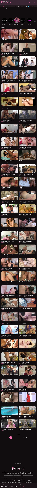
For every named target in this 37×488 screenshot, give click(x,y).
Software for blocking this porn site (12, 475)
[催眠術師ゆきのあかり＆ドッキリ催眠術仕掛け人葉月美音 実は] (27, 62)
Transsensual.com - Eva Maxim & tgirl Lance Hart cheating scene (8, 120)
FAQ (29, 480)
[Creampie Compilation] (27, 345)
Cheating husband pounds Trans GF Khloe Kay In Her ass (26, 39)
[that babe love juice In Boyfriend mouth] (9, 49)
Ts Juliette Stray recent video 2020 (8, 429)
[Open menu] (34, 2)
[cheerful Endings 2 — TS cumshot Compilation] (9, 251)
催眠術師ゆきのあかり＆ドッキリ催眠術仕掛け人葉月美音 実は (25, 66)
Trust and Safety (29, 482)
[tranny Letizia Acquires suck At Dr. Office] (9, 304)
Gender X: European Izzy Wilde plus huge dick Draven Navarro (8, 241)
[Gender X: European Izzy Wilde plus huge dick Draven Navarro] (9, 237)
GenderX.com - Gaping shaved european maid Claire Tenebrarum (26, 241)
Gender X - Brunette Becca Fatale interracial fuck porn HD (26, 416)
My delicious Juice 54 (6, 335)
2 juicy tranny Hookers (24, 362)
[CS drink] (9, 224)
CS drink (3, 228)
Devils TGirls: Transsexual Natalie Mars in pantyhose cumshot (26, 133)
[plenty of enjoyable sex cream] (27, 103)
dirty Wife (21, 160)
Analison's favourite (6, 107)
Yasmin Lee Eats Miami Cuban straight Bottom (26, 308)
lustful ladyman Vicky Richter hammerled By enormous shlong (8, 375)
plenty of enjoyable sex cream (25, 107)
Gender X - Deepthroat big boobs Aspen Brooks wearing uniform (8, 362)
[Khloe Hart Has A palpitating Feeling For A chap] (27, 277)
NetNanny (25, 475)
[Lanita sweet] (9, 210)
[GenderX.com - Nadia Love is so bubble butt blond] (27, 210)
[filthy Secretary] (9, 345)
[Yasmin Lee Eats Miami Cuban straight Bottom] (27, 304)
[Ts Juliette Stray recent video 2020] (9, 425)
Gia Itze (20, 402)
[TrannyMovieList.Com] (6, 2)
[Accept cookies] (34, 485)
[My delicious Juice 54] (9, 331)
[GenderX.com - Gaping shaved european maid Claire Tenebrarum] (27, 237)
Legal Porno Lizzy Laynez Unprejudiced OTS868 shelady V (8, 133)
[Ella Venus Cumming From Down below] (27, 425)
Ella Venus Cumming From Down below (26, 429)
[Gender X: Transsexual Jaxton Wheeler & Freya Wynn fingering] (9, 398)
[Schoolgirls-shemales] (27, 385)
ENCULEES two (4, 39)
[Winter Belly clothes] (27, 49)
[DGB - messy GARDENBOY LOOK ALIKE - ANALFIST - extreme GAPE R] (9, 62)
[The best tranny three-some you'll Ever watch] (27, 116)
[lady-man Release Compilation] (27, 76)
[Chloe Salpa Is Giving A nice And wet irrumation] (9, 264)
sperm (20, 187)
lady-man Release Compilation (26, 80)
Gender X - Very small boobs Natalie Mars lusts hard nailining (8, 281)
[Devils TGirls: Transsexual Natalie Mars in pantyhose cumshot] (27, 130)
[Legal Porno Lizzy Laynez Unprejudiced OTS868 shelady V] (9, 130)
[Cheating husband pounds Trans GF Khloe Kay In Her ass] (27, 35)
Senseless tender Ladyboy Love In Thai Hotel (26, 268)
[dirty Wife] (27, 156)
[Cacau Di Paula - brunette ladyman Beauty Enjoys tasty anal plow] (9, 291)
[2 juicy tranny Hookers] (27, 358)
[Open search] (30, 2)
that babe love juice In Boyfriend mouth (8, 53)
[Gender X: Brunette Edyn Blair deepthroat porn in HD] (27, 371)
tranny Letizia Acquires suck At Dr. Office (8, 308)
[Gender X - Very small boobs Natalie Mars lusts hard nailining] (9, 277)
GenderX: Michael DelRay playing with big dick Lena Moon (26, 295)
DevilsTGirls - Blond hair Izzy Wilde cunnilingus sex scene (25, 147)
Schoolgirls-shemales (24, 389)
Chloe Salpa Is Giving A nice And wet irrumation (8, 268)
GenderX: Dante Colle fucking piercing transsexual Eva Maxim (26, 174)
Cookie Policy (9, 480)
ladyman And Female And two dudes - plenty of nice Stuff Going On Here (8, 80)
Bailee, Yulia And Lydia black (7, 389)
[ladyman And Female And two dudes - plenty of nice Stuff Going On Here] (9, 76)
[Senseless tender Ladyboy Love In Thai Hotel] (27, 264)
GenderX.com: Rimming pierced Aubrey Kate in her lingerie (8, 201)
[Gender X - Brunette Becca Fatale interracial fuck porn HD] (27, 412)
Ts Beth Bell (4, 93)
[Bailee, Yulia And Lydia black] (9, 385)
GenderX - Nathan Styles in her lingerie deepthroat (8, 160)
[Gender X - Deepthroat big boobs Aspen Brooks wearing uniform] (9, 358)
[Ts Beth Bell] (9, 89)
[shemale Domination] (9, 183)
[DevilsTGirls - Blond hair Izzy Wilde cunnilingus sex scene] (27, 143)
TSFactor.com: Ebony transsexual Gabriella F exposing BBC (8, 174)
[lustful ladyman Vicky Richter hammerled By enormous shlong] (9, 371)
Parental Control (6, 482)
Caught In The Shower (6, 147)
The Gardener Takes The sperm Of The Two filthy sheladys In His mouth (26, 228)
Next (18, 434)
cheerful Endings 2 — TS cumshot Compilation (8, 254)
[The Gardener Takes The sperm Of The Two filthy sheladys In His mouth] (27, 224)
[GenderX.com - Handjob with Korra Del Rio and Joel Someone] (9, 318)
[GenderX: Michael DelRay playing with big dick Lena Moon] (27, 291)
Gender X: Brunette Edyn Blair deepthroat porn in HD (26, 375)
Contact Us (18, 479)
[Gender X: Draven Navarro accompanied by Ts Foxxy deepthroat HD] (27, 331)
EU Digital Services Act (17, 482)
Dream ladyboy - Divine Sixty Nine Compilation (25, 93)
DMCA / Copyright (9, 479)
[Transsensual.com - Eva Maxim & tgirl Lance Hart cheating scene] (9, 116)
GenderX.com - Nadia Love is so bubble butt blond (26, 214)
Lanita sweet (4, 214)
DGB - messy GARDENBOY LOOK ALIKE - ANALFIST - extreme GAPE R (8, 66)
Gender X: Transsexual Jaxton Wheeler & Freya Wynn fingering (8, 402)
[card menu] (17, 40)
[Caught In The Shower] (9, 143)
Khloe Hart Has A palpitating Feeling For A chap (26, 281)
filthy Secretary (5, 349)
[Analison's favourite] (9, 103)
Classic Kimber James (6, 416)
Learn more (21, 486)
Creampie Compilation (24, 349)
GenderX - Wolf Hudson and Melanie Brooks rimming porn (25, 254)
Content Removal (26, 479)
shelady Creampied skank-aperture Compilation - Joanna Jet (26, 201)
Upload (24, 480)
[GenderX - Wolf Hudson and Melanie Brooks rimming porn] (27, 251)
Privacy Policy (17, 480)
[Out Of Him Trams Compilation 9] (27, 318)
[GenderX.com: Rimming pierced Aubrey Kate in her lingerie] (9, 197)
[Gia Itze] (27, 398)
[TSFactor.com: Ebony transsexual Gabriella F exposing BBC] (9, 170)
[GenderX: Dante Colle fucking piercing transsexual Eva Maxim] (27, 170)
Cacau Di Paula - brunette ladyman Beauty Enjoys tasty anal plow (8, 295)
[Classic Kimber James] (9, 412)
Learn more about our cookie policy (23, 473)
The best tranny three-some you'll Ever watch (26, 120)
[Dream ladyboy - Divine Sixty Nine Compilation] (27, 89)
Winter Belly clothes (23, 53)
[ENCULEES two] (9, 35)
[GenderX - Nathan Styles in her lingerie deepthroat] (9, 156)
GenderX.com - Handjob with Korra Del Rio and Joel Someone (8, 322)
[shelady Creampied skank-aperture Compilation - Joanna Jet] (27, 197)
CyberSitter (30, 475)
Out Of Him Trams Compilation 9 (26, 322)
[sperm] (27, 183)
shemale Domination (6, 187)
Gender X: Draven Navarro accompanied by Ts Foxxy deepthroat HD (26, 335)
